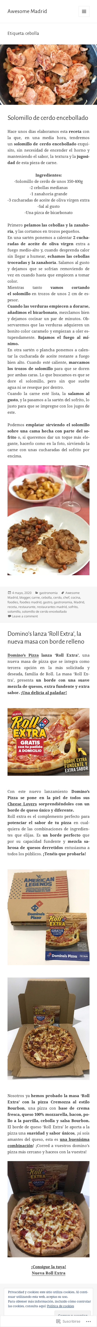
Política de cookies (60, 1306)
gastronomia (48, 593)
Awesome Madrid (27, 11)
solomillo (14, 611)
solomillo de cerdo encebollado (44, 611)
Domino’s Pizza (23, 655)
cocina (75, 597)
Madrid (79, 602)
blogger (24, 597)
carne (36, 597)
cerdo (57, 597)
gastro (47, 602)
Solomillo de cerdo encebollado (48, 117)
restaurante (26, 607)
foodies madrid (30, 602)
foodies (13, 602)
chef (66, 597)
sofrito (73, 607)
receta (12, 607)
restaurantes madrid (52, 607)
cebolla (46, 597)
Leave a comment (25, 616)
